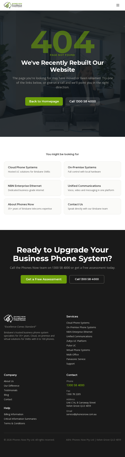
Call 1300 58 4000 (82, 101)
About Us (9, 381)
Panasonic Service (75, 359)
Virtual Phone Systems (78, 350)
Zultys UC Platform (76, 340)
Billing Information (13, 414)
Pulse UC (71, 345)
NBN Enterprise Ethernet (79, 331)
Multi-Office (72, 354)
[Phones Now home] (13, 5)
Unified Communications (79, 336)
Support (70, 363)
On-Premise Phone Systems (81, 327)
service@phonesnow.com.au (81, 414)
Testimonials (10, 390)
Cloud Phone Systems (78, 322)
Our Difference (11, 385)
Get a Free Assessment (44, 279)
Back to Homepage (44, 101)
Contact (8, 399)
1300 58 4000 (75, 385)
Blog (6, 394)
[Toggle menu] (118, 5)
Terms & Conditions (14, 423)
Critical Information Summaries (20, 418)
